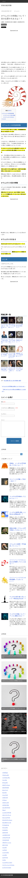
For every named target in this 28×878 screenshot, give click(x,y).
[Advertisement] (14, 45)
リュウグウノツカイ (7, 862)
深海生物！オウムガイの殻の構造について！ (19, 355)
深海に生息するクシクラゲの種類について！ (11, 326)
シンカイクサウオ (6, 812)
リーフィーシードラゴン (8, 865)
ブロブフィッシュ (6, 842)
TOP (7, 11)
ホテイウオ (5, 845)
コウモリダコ (5, 805)
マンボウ (4, 847)
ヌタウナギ (5, 832)
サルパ (4, 810)
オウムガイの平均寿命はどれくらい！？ (19, 340)
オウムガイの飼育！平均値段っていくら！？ (4, 355)
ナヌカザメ (5, 830)
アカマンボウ (5, 775)
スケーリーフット (6, 815)
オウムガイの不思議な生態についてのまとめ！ (4, 369)
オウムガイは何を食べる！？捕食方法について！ (4, 326)
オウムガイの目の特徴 (9, 115)
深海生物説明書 (6, 5)
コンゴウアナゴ (6, 807)
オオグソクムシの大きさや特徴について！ (12, 680)
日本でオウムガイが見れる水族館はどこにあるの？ (4, 341)
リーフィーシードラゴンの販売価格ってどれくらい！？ (18, 579)
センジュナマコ (6, 817)
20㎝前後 (6, 380)
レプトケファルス (6, 867)
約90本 (16, 380)
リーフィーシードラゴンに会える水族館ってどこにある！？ (18, 561)
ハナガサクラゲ (6, 835)
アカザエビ (5, 772)
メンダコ (4, 855)
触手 (20, 380)
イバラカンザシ (6, 777)
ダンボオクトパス (6, 822)
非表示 (9, 110)
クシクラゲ (5, 795)
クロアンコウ (5, 802)
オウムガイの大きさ (8, 117)
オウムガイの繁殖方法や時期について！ (19, 326)
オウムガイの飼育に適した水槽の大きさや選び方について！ (11, 355)
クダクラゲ (5, 797)
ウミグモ (4, 780)
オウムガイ (3, 24)
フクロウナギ (5, 840)
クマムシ (4, 800)
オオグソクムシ (6, 785)
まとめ (4, 119)
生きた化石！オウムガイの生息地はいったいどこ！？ (11, 341)
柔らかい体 (11, 380)
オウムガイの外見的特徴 (8, 113)
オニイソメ (5, 790)
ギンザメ (4, 792)
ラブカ (4, 860)
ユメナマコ (5, 857)
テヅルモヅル (5, 825)
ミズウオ (4, 850)
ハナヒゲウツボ (6, 837)
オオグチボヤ (5, 787)
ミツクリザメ (5, 852)
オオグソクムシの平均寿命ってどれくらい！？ (13, 708)
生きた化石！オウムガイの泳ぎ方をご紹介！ (19, 369)
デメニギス (5, 827)
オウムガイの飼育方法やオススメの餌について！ (11, 370)
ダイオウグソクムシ (7, 820)
